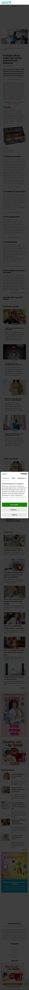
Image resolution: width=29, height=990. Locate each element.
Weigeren (14, 514)
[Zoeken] (26, 2)
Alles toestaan (14, 504)
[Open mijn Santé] (23, 2)
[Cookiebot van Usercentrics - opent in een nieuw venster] (20, 474)
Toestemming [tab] (5, 478)
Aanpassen (14, 509)
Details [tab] (13, 478)
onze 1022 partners (10, 486)
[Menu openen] (19, 2)
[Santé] (6, 2)
